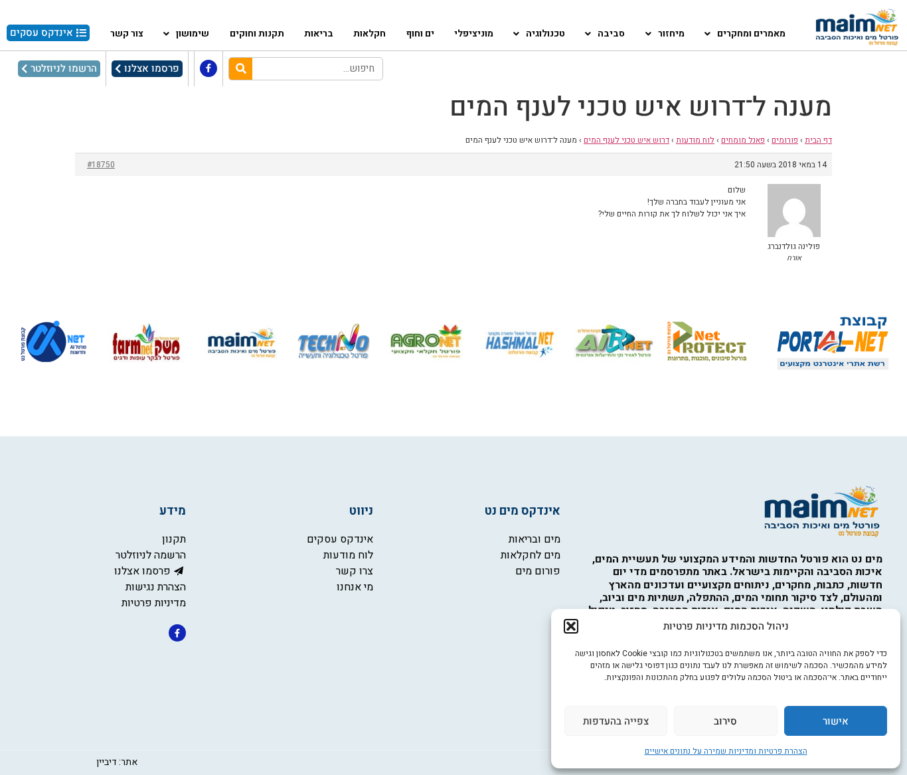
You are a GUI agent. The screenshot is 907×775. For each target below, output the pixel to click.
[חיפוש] (240, 69)
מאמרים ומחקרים (751, 34)
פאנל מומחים (743, 140)
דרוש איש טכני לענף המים (626, 140)
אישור (836, 721)
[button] (571, 626)
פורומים (785, 140)
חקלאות (369, 34)
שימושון (192, 34)
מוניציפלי (473, 34)
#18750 (101, 165)
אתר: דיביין (116, 762)
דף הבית (818, 140)
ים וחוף (420, 34)
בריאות (318, 34)
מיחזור (671, 34)
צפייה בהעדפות (616, 721)
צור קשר (126, 34)
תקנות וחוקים (257, 34)
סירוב (725, 721)
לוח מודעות (695, 140)
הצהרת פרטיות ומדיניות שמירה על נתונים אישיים (726, 751)
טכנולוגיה (545, 34)
